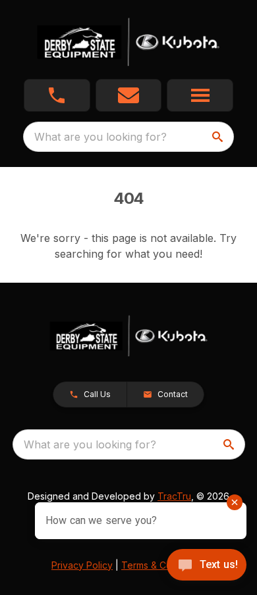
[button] (57, 95)
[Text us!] (206, 566)
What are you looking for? (100, 136)
